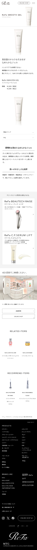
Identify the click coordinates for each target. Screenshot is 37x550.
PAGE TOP (30, 422)
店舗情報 (18, 311)
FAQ (4, 137)
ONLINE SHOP (23, 3)
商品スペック (7, 132)
